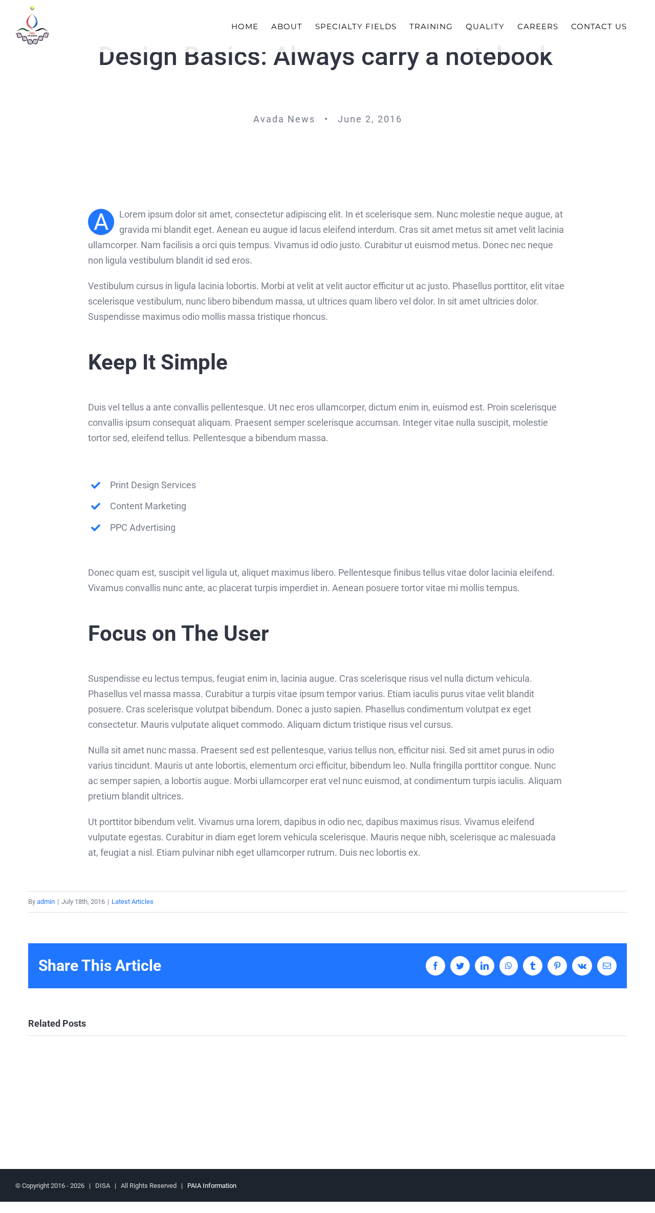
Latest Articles (133, 901)
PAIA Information (211, 1185)
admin (46, 901)
